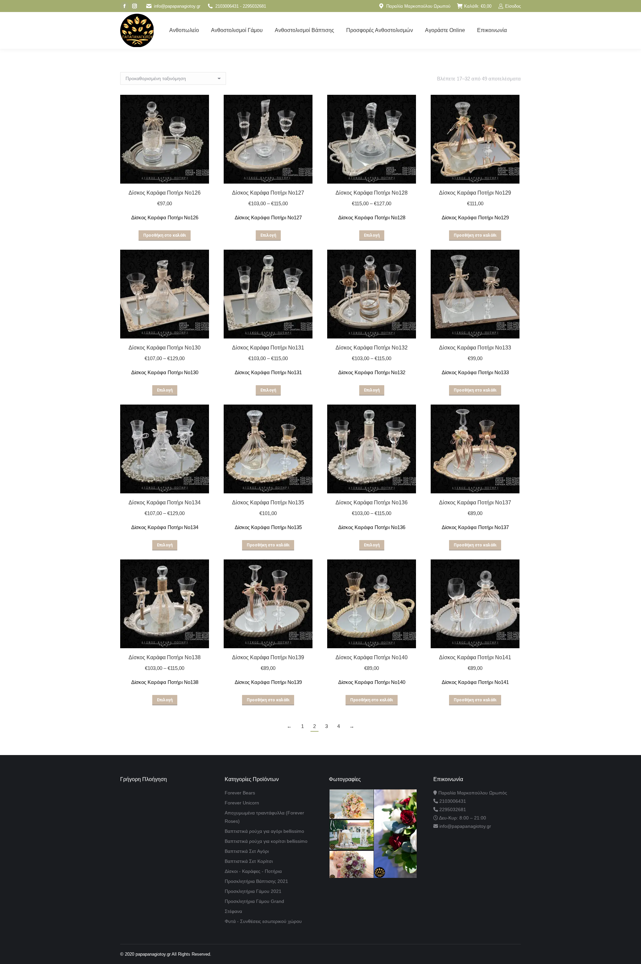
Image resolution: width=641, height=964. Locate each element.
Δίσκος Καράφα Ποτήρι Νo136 (372, 502)
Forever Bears (240, 792)
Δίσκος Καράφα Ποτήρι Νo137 (475, 502)
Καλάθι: (477, 6)
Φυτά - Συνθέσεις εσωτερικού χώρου (263, 921)
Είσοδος (513, 6)
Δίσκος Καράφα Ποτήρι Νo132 (372, 347)
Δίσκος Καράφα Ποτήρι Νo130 (165, 347)
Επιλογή (268, 235)
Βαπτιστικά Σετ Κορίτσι (249, 861)
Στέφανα (233, 911)
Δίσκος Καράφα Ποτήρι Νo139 (268, 657)
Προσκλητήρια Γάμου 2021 (253, 891)
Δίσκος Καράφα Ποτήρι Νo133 (475, 347)
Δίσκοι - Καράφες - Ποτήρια (253, 871)
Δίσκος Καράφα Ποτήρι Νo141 (475, 657)
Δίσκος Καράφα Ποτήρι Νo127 (268, 193)
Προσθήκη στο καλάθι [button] (164, 235)
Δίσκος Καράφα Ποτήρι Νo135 (268, 502)
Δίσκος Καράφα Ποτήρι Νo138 (165, 657)
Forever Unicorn (242, 802)
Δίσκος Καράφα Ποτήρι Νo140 (372, 657)
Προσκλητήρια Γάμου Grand (254, 901)
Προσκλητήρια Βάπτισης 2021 (256, 881)
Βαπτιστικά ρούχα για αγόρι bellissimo (264, 831)
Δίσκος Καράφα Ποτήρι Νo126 (165, 193)
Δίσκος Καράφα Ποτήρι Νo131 (268, 347)
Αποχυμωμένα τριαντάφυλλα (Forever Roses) (264, 817)
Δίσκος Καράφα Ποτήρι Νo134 (165, 502)
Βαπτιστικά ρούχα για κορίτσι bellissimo (266, 841)
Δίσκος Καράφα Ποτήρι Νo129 (475, 193)
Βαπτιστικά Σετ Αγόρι (247, 851)
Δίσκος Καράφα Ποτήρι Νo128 (372, 193)
